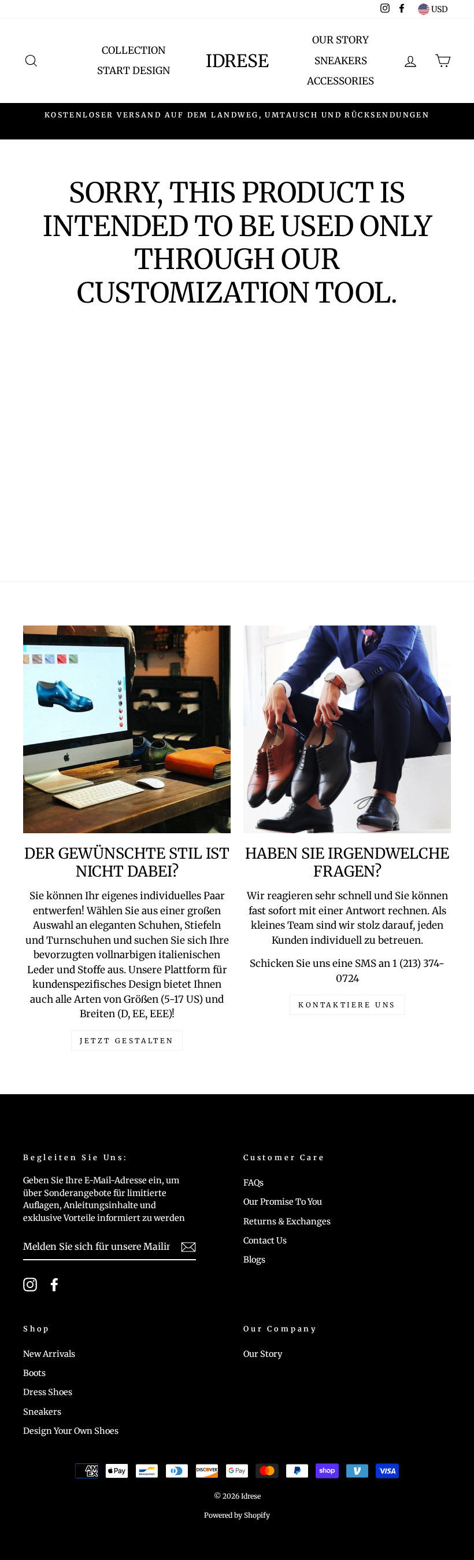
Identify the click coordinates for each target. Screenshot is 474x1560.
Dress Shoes (47, 1392)
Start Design (133, 70)
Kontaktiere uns (347, 1004)
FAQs (253, 1183)
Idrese (237, 60)
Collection (133, 50)
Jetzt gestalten (127, 1040)
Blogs (254, 1259)
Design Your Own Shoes (70, 1431)
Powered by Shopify (237, 1515)
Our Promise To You (282, 1202)
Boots (34, 1373)
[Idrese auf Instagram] (30, 1285)
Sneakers (340, 60)
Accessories (340, 81)
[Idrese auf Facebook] (54, 1285)
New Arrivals (49, 1354)
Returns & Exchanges (287, 1221)
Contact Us (265, 1240)
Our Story (340, 40)
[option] (237, 115)
